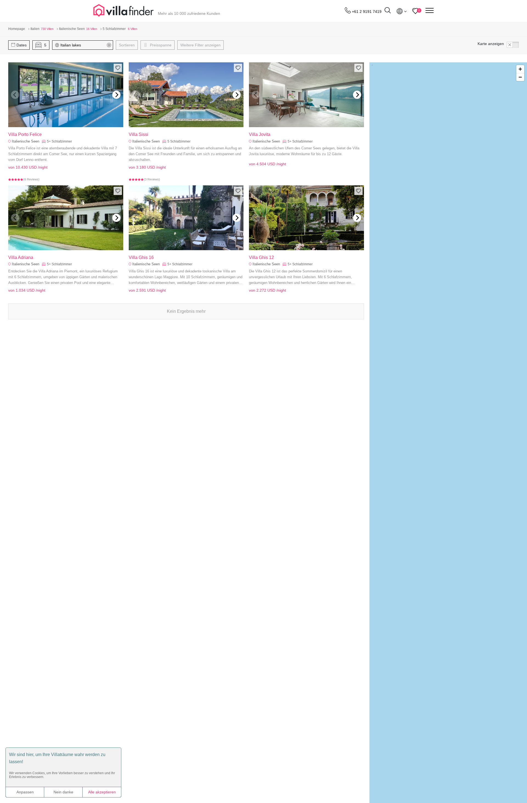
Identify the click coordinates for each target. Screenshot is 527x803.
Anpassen (25, 792)
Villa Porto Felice (25, 134)
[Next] (116, 95)
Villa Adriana (20, 257)
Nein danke (63, 792)
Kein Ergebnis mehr (186, 311)
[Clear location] (108, 45)
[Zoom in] (520, 69)
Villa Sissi (138, 134)
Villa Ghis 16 (141, 257)
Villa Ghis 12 (261, 257)
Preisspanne (160, 45)
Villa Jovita (259, 134)
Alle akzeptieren (102, 792)
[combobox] (85, 45)
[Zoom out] (520, 77)
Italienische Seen (25, 141)
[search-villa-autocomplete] (388, 11)
